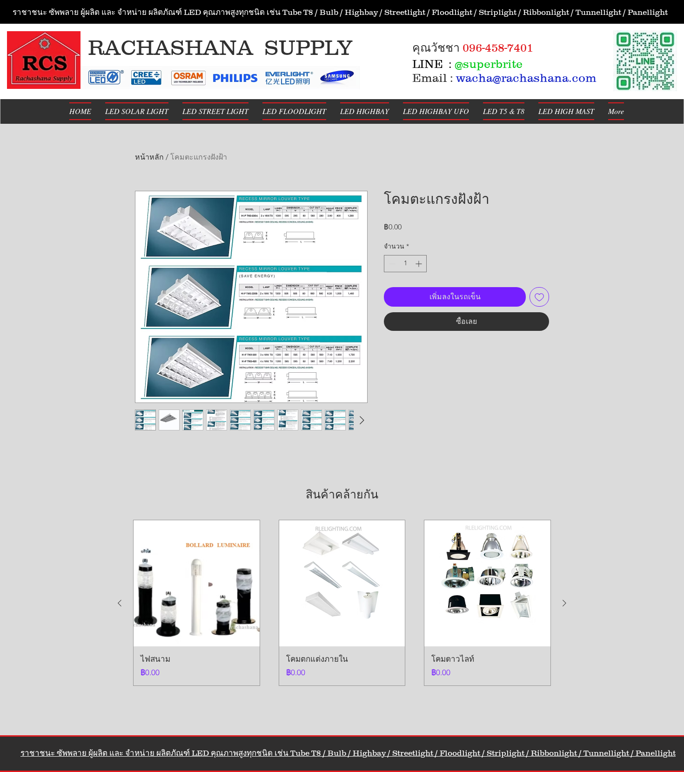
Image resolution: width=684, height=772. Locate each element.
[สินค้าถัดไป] (564, 603)
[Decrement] (391, 263)
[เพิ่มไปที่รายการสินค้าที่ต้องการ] (539, 297)
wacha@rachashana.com (526, 77)
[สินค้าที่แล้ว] (119, 603)
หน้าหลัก (149, 157)
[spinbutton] (405, 263)
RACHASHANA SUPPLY (220, 47)
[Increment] (419, 263)
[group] (342, 602)
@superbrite (489, 63)
